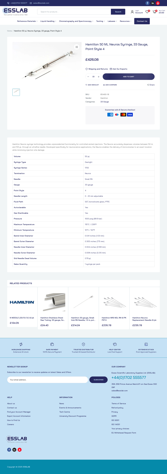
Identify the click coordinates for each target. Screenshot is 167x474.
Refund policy (117, 408)
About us (11, 403)
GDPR (114, 416)
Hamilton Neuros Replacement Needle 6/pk (144, 319)
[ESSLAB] (15, 12)
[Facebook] (147, 3)
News (61, 403)
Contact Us (142, 21)
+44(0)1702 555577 (19, 3)
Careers (10, 424)
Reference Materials (26, 21)
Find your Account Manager (19, 412)
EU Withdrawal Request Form (124, 433)
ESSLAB (26, 467)
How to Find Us (13, 420)
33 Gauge (104, 102)
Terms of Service (119, 403)
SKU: (87, 94)
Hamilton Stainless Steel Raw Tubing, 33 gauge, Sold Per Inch (52, 319)
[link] (32, 294)
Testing (100, 21)
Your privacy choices (120, 428)
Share (152, 85)
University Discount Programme (72, 416)
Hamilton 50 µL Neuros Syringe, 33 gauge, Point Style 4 (116, 46)
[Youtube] (158, 3)
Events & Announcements (70, 408)
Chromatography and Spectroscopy (75, 21)
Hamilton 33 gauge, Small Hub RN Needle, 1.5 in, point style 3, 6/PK (83, 319)
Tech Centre (64, 412)
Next (157, 308)
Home (9, 31)
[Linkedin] (153, 3)
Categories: (90, 102)
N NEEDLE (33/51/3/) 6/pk (22, 318)
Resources (125, 21)
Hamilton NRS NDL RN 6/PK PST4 (114, 319)
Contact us (12, 408)
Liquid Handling (47, 21)
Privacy (115, 412)
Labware (112, 21)
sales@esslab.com (41, 3)
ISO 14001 (116, 424)
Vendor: (88, 98)
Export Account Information (19, 416)
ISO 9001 (115, 420)
